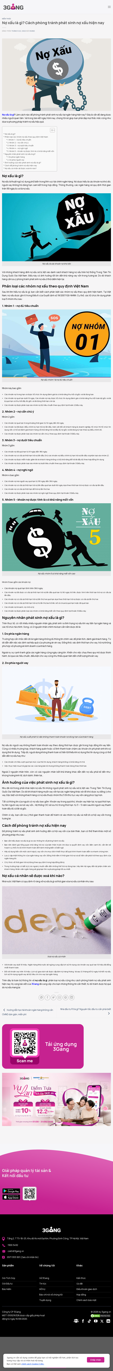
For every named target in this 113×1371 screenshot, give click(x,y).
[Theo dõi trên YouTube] (96, 1321)
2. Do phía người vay (15, 160)
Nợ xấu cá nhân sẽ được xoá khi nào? (21, 168)
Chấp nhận (95, 1360)
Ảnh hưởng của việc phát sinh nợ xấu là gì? (23, 162)
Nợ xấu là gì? (10, 134)
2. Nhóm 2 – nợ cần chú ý (18, 142)
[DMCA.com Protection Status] (100, 1315)
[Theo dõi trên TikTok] (90, 1321)
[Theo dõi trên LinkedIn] (108, 1321)
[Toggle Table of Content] (51, 130)
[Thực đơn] (109, 6)
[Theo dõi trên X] (102, 1321)
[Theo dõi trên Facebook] (77, 1321)
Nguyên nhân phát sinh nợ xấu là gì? (20, 154)
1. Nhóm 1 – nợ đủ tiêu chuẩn (19, 139)
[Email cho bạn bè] (59, 997)
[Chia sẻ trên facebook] (47, 997)
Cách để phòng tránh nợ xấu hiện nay (21, 165)
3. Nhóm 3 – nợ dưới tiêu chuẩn (20, 145)
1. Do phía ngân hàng (16, 157)
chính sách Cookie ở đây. (32, 1364)
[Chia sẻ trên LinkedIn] (71, 997)
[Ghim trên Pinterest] (65, 997)
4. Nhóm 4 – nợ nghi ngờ (17, 148)
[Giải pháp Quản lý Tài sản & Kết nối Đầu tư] (16, 7)
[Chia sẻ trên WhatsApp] (41, 997)
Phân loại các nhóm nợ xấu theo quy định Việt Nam (26, 137)
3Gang (32, 31)
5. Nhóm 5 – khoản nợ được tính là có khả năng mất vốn (30, 151)
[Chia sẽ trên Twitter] (53, 997)
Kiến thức (6, 19)
